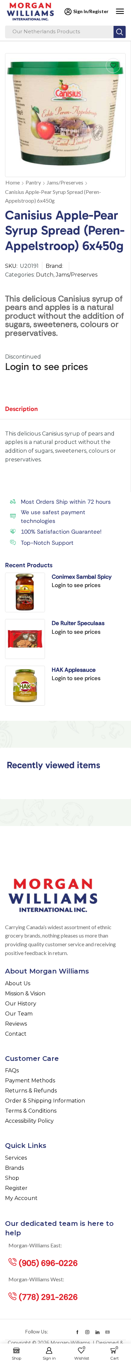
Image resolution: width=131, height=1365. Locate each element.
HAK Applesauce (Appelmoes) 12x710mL (83, 670)
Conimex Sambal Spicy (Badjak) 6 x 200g (82, 577)
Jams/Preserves (65, 182)
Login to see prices (46, 367)
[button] (120, 11)
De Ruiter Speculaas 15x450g (78, 623)
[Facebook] (77, 1332)
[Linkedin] (97, 1332)
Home (12, 182)
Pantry (33, 182)
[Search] (120, 32)
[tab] (26, 412)
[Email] (107, 1332)
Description (21, 409)
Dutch (44, 275)
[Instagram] (87, 1332)
